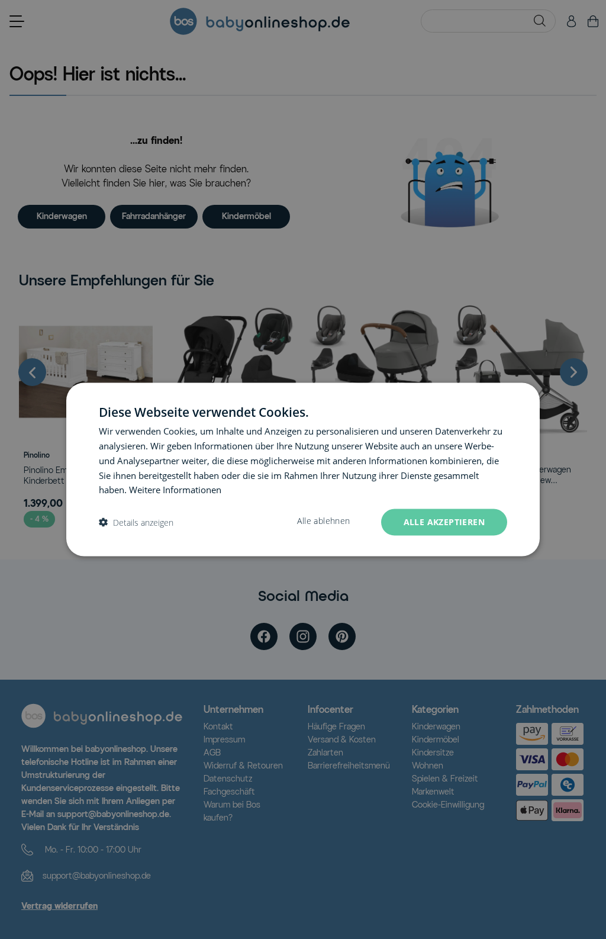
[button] (136, 522)
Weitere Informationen (175, 490)
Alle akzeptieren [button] (444, 522)
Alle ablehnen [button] (323, 521)
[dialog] (303, 470)
